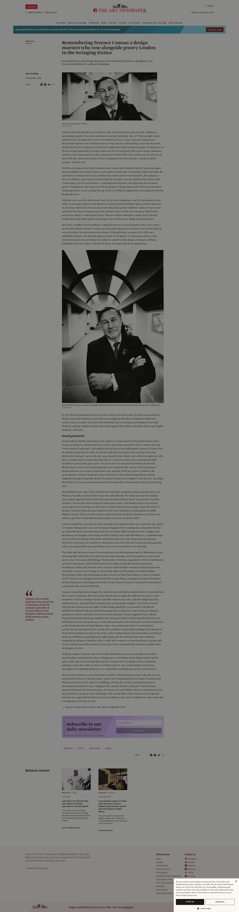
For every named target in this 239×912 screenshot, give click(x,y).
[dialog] (206, 895)
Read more (192, 895)
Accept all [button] (190, 902)
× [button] (236, 881)
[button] (205, 908)
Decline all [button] (220, 902)
